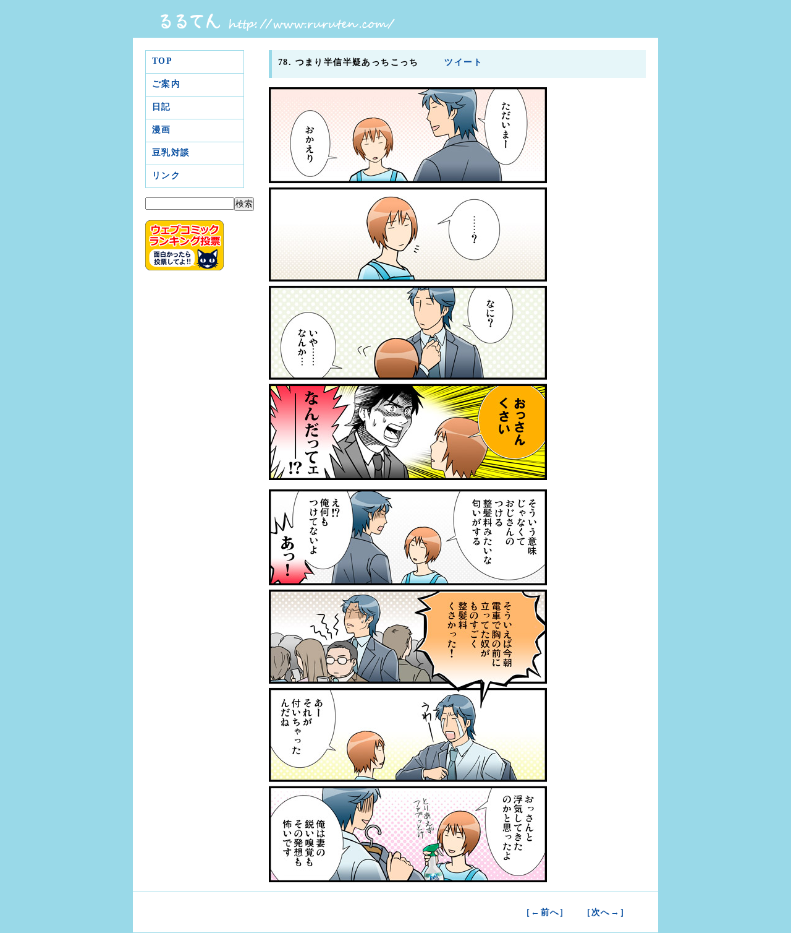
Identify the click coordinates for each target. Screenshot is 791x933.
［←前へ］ (545, 912)
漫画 (161, 129)
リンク (166, 175)
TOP (162, 61)
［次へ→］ (606, 912)
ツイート (462, 62)
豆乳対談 (171, 152)
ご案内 (166, 83)
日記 (161, 106)
